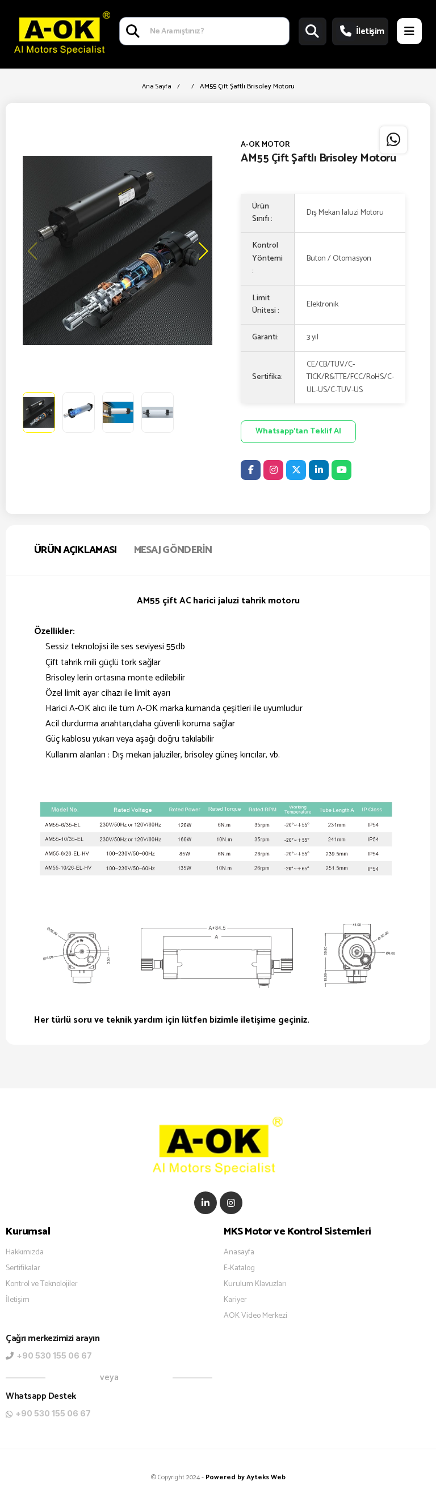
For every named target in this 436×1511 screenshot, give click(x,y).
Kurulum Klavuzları (255, 1284)
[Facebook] (251, 470)
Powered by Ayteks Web (246, 1477)
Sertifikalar (23, 1268)
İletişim (370, 31)
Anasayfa (239, 1253)
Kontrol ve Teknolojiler (42, 1284)
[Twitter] (296, 470)
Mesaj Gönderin (173, 550)
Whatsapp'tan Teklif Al (298, 431)
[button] (202, 250)
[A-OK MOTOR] (62, 31)
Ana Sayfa (156, 86)
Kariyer (235, 1300)
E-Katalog (239, 1268)
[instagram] (231, 1202)
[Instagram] (273, 470)
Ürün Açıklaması (75, 550)
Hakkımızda (25, 1253)
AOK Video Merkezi (255, 1316)
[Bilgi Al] (393, 140)
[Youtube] (341, 470)
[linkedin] (205, 1202)
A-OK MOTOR (265, 145)
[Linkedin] (319, 470)
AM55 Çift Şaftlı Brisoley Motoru (247, 86)
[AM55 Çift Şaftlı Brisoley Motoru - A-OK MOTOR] (117, 250)
